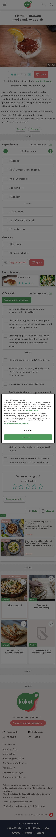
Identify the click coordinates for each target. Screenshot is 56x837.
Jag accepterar (28, 437)
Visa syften (28, 430)
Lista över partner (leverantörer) (16, 423)
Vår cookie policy (32, 410)
